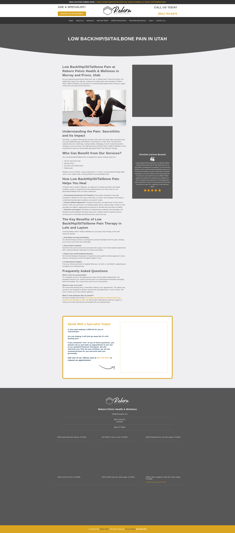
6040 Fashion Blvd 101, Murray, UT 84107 (72, 437)
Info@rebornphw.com (119, 414)
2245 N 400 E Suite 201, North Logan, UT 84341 (118, 477)
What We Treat (102, 20)
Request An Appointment (71, 13)
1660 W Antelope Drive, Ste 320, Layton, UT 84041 (163, 437)
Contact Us (160, 20)
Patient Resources (118, 20)
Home (71, 20)
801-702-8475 (103, 358)
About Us (79, 20)
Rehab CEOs (104, 529)
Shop (151, 20)
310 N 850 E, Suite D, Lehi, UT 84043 (114, 437)
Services (89, 20)
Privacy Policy (130, 529)
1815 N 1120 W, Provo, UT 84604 (69, 477)
